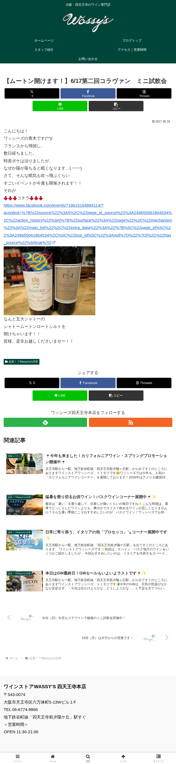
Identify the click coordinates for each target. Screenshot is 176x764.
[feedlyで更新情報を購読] (45, 422)
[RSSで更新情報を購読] (130, 422)
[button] (116, 106)
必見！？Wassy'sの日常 (23, 361)
